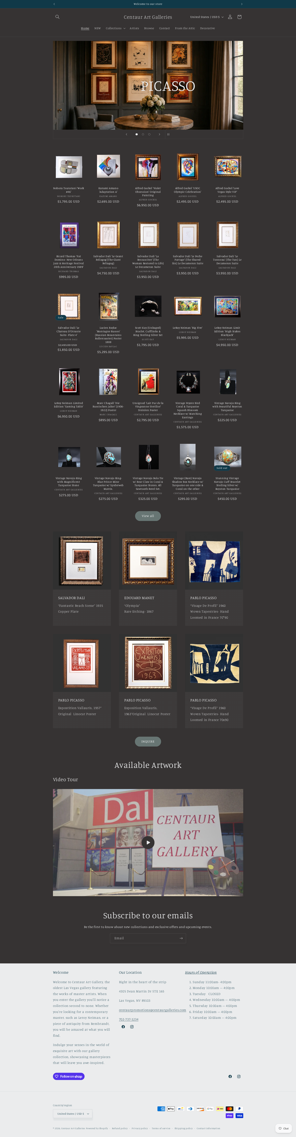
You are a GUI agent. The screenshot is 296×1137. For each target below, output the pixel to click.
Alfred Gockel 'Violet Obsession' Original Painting (148, 191)
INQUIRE (148, 741)
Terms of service (161, 1128)
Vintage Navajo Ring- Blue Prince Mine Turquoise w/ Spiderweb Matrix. (108, 483)
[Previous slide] (126, 134)
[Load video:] (148, 842)
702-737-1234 (129, 1019)
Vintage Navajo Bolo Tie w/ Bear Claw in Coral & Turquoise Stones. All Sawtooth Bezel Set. (148, 483)
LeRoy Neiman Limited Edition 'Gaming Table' (68, 404)
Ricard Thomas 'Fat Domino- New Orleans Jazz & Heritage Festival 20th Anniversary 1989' (68, 261)
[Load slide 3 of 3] (149, 134)
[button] (57, 17)
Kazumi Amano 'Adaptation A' (108, 189)
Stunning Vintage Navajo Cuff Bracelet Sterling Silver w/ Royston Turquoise (227, 483)
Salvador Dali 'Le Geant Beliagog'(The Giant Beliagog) (108, 260)
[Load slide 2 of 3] (143, 134)
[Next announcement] (241, 4)
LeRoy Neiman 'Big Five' (188, 327)
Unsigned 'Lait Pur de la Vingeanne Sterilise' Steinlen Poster (148, 406)
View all (148, 516)
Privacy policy (140, 1128)
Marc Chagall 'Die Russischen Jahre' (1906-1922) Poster (108, 406)
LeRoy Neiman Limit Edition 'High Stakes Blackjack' (227, 331)
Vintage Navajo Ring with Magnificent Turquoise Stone (69, 481)
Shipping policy (184, 1128)
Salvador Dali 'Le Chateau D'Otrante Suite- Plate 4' (69, 331)
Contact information (208, 1128)
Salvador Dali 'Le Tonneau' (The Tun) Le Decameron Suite (227, 260)
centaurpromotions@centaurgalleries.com (152, 1010)
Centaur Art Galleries (73, 1128)
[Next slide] (159, 134)
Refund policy (120, 1128)
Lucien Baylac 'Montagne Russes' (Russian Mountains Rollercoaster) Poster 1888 (108, 335)
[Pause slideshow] (169, 134)
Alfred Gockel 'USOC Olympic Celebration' (187, 189)
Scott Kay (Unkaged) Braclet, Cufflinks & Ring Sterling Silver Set (147, 331)
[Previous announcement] (54, 4)
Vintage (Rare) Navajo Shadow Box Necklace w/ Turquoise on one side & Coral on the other (187, 483)
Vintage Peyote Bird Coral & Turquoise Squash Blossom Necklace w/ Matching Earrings (188, 410)
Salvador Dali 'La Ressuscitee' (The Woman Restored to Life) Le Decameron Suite (148, 261)
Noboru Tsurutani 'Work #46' (68, 189)
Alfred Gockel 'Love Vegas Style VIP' (227, 189)
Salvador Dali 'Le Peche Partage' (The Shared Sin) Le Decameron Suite (187, 260)
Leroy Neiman (185, 105)
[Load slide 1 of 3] (137, 134)
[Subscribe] (181, 938)
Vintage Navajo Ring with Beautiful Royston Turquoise (227, 406)
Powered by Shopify (97, 1128)
